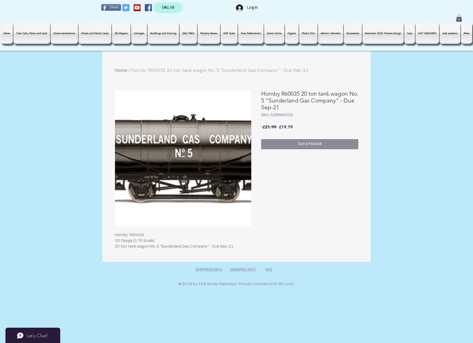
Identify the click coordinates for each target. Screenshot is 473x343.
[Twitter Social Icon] (125, 7)
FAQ (268, 269)
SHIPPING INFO (208, 269)
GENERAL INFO (243, 269)
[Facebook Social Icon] (148, 7)
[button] (459, 18)
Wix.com (287, 284)
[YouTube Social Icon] (137, 7)
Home (121, 70)
